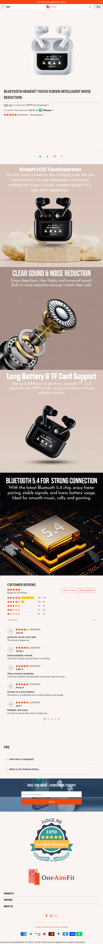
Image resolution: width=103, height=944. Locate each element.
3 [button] (51, 719)
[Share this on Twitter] (40, 156)
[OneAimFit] (51, 6)
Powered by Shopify (60, 927)
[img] (22, 629)
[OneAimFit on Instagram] (51, 915)
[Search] (90, 6)
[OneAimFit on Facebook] (47, 915)
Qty (5, 134)
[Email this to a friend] (62, 156)
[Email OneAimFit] (56, 915)
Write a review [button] (69, 590)
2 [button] (48, 719)
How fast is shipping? (21, 759)
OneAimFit (45, 927)
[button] (31, 105)
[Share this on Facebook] (47, 156)
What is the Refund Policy (24, 769)
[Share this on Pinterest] (55, 156)
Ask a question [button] (87, 590)
